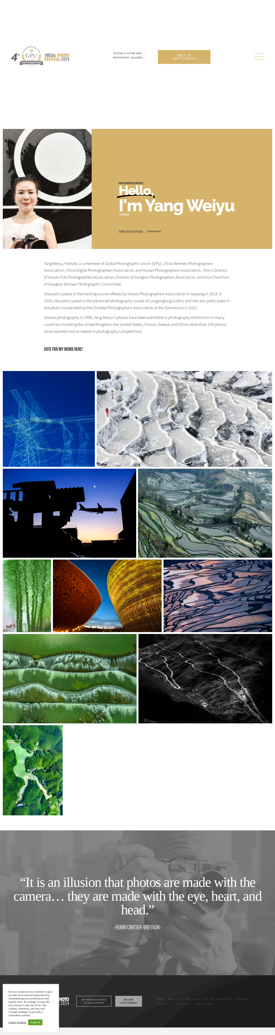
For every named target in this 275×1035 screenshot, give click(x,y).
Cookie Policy (183, 1003)
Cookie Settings (203, 1003)
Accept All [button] (35, 1022)
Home (161, 999)
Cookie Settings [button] (17, 1022)
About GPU (225, 999)
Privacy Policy (164, 1003)
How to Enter (203, 999)
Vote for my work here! (63, 349)
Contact (242, 999)
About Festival (179, 999)
